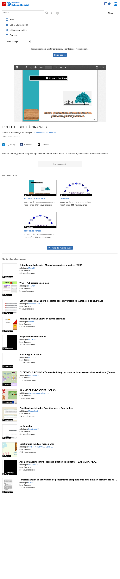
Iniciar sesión (59, 55)
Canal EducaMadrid (19, 25)
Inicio (12, 19)
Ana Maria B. (33, 465)
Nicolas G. (32, 357)
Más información (60, 164)
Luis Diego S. (33, 429)
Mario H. (31, 268)
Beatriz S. (32, 286)
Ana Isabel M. (33, 375)
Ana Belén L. (33, 339)
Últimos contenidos (18, 30)
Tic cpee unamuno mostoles (44, 133)
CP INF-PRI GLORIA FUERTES (40, 447)
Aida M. (31, 322)
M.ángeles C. (33, 411)
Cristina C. (32, 483)
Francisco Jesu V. (35, 304)
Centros (13, 35)
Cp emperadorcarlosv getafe (39, 393)
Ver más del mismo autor (59, 248)
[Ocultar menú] (113, 13)
